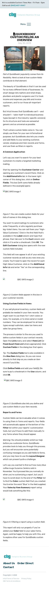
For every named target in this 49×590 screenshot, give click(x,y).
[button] (25, 24)
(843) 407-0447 (18, 6)
